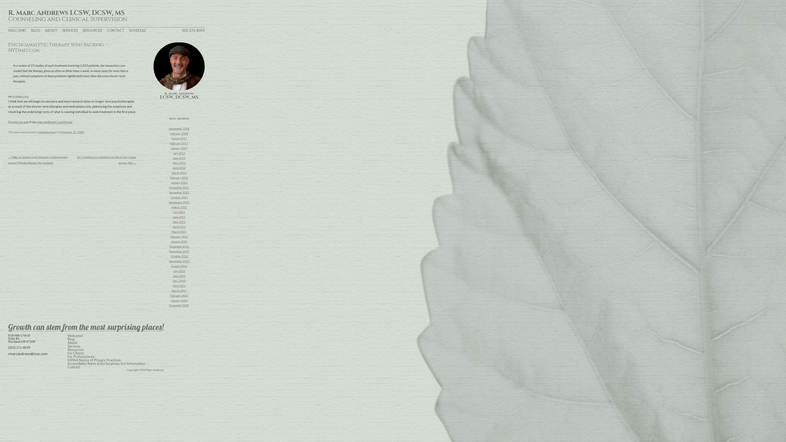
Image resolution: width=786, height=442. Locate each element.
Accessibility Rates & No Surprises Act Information (106, 363)
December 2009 (179, 305)
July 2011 (179, 212)
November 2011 (179, 192)
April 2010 (179, 286)
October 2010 (179, 256)
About (51, 30)
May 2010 (179, 281)
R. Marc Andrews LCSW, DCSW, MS (66, 13)
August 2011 (179, 207)
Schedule (137, 30)
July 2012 (179, 153)
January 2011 (179, 241)
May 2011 (179, 222)
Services (70, 30)
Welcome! (17, 30)
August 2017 (179, 138)
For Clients (76, 353)
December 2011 (179, 187)
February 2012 (179, 177)
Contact (115, 30)
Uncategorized (46, 132)
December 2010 (179, 246)
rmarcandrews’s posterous (54, 122)
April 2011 (179, 227)
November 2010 (179, 251)
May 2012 (179, 163)
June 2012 (179, 158)
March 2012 (179, 173)
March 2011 (179, 231)
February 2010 (179, 295)
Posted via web (18, 122)
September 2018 (179, 128)
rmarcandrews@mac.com (27, 354)
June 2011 (179, 217)
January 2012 (179, 182)
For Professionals (81, 356)
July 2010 (179, 271)
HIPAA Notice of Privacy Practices (94, 360)
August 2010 (179, 266)
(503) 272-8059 (19, 347)
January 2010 (179, 300)
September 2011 (179, 202)
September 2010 (179, 261)
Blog (35, 30)
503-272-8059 (193, 30)
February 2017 (179, 143)
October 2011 (179, 197)
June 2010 (179, 276)
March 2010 (179, 290)
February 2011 (179, 236)
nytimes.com (20, 96)
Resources (92, 30)
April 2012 (179, 168)
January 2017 (179, 148)
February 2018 (179, 133)
